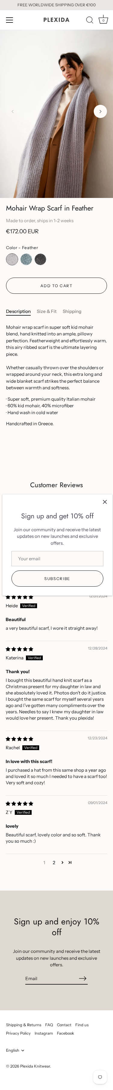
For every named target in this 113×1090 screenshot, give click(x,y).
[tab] (21, 311)
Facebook (65, 1033)
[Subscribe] (82, 978)
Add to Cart (56, 285)
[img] (19, 597)
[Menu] (9, 20)
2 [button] (54, 862)
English (12, 1050)
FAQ (49, 1025)
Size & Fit (47, 311)
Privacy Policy (18, 1033)
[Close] (104, 501)
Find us (82, 1025)
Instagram (44, 1033)
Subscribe (57, 578)
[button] (12, 111)
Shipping (72, 311)
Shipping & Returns (23, 1025)
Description (18, 311)
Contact (64, 1025)
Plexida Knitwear (35, 1066)
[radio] (12, 259)
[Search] (89, 21)
